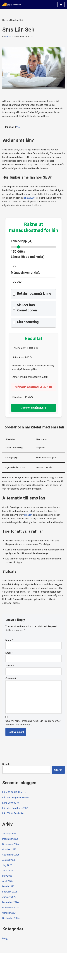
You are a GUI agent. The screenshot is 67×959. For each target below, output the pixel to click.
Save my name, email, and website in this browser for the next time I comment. (32, 723)
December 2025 (10, 838)
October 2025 (9, 849)
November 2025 (10, 844)
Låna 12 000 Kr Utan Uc (14, 792)
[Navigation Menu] (61, 4)
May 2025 (7, 875)
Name (9, 640)
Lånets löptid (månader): (28, 257)
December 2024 (10, 902)
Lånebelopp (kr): (22, 241)
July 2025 (7, 865)
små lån (28, 514)
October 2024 (9, 912)
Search (6, 764)
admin (8, 36)
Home (5, 20)
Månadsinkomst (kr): (25, 272)
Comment (11, 678)
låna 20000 (29, 197)
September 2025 (10, 854)
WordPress (28, 955)
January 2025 (9, 897)
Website (9, 665)
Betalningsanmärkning (34, 293)
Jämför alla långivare (33, 407)
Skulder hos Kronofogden (27, 307)
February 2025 (9, 891)
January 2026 (9, 833)
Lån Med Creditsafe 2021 (15, 808)
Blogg (5, 938)
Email (9, 652)
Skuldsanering (28, 322)
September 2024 (10, 918)
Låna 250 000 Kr (10, 802)
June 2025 (7, 870)
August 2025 (8, 860)
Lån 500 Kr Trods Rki (13, 813)
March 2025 (8, 886)
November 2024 (10, 907)
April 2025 (7, 881)
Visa (18, 127)
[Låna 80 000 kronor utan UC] (11, 4)
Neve (5, 955)
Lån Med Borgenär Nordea (15, 797)
